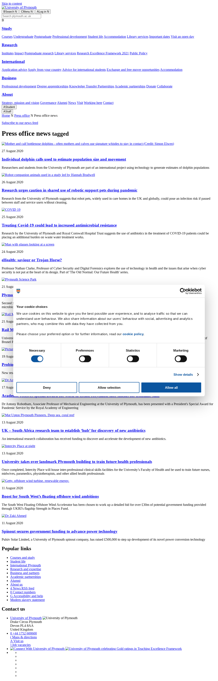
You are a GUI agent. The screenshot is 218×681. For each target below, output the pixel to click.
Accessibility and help (26, 596)
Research (9, 45)
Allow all (171, 387)
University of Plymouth (26, 618)
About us (16, 584)
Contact (108, 103)
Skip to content (12, 3)
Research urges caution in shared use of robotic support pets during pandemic (69, 190)
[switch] (85, 358)
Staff (7, 111)
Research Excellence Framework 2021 (103, 53)
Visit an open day (182, 36)
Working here (93, 103)
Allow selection (109, 387)
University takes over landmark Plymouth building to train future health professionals (77, 461)
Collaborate (164, 86)
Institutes (8, 53)
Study (7, 28)
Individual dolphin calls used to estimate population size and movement (64, 159)
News (72, 103)
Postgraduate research (39, 53)
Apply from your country (45, 69)
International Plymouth (25, 565)
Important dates (159, 36)
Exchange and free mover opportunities (133, 69)
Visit (80, 103)
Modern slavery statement (27, 600)
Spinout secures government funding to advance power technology (60, 531)
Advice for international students (84, 69)
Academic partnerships (130, 86)
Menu (27, 11)
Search (10, 11)
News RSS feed (22, 588)
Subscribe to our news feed (20, 123)
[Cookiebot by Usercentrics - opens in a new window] (183, 291)
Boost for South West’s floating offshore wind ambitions (50, 496)
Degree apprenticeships (52, 86)
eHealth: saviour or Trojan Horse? (32, 260)
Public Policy (139, 53)
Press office (22, 115)
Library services (137, 36)
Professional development (69, 36)
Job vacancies (20, 645)
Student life (95, 36)
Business (9, 78)
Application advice (14, 69)
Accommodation (115, 36)
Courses (7, 36)
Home (6, 115)
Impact (19, 53)
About (7, 94)
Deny (47, 387)
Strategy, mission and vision (20, 103)
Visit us (16, 641)
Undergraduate (23, 36)
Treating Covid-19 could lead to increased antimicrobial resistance (59, 225)
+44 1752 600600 (23, 633)
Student (9, 107)
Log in (43, 11)
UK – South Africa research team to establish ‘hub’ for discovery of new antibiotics (73, 430)
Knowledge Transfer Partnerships (91, 86)
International (13, 61)
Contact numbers (23, 592)
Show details (183, 374)
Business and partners (24, 573)
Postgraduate (43, 36)
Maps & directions (23, 637)
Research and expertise (25, 569)
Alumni (62, 103)
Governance (48, 103)
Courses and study (22, 557)
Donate (151, 86)
